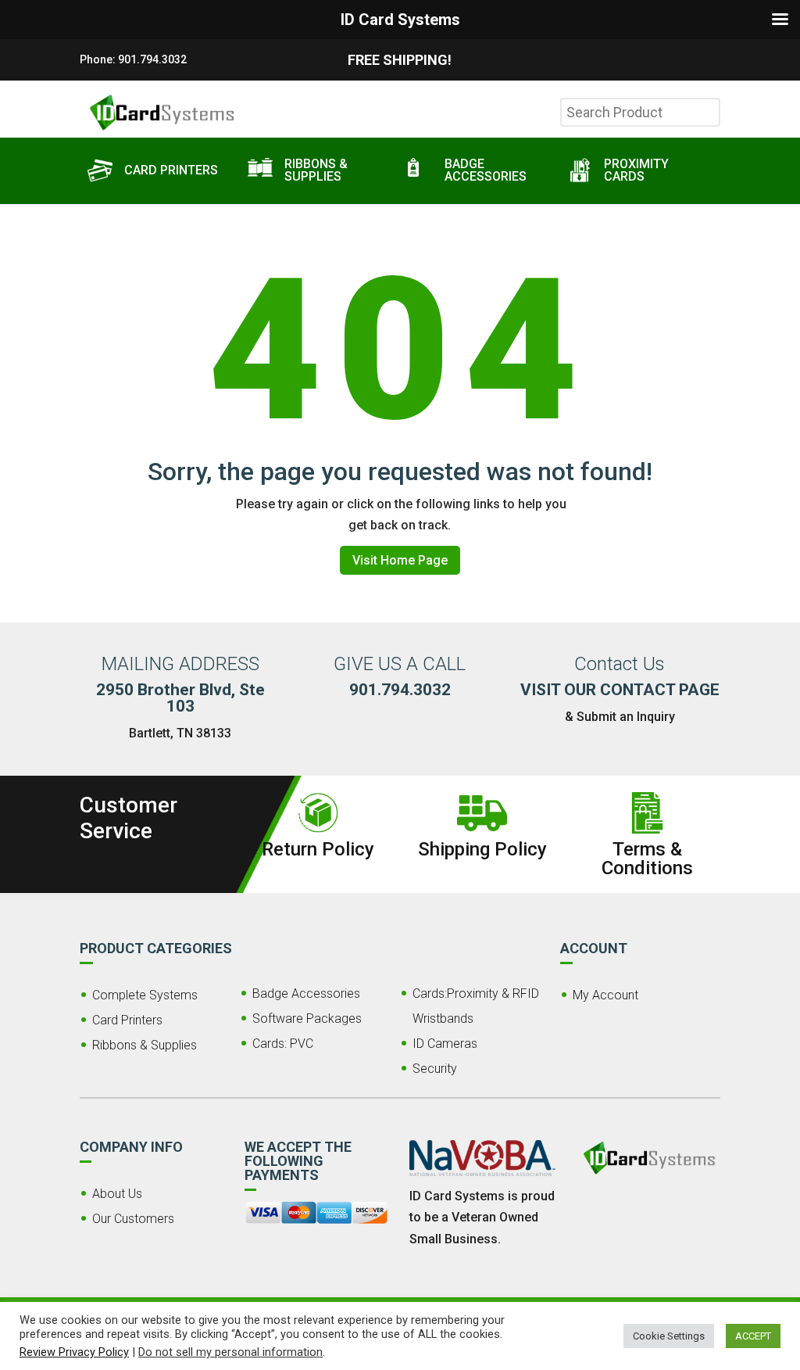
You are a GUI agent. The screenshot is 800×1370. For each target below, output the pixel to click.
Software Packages (307, 1018)
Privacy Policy (497, 1324)
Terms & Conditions (647, 858)
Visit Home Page (400, 560)
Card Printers (127, 1020)
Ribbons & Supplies (144, 1045)
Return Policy (318, 849)
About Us (117, 1193)
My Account (605, 995)
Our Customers (133, 1218)
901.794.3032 (152, 59)
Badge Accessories (306, 993)
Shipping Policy (482, 849)
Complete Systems (145, 995)
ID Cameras (444, 1043)
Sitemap (432, 1324)
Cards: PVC (282, 1043)
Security (434, 1068)
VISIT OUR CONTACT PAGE (620, 689)
